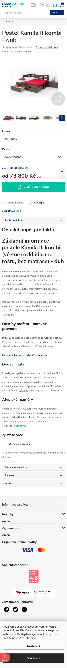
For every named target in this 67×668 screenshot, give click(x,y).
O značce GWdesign (20, 444)
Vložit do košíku (36, 187)
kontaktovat (19, 425)
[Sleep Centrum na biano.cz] (34, 576)
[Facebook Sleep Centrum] (6, 609)
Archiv (6, 521)
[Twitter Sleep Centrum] (15, 609)
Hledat (57, 12)
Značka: (11, 210)
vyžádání (23, 390)
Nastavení (33, 646)
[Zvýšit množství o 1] (62, 171)
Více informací (27, 638)
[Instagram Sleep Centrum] (24, 609)
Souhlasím (33, 658)
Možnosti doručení (17, 167)
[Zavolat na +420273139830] (42, 5)
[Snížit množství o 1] (62, 176)
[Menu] (62, 4)
